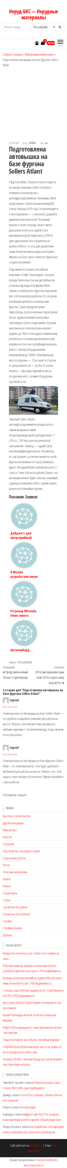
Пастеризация (27, 1107)
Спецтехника (10, 893)
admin (32, 143)
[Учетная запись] (37, 43)
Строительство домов (15, 907)
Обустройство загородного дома (21, 851)
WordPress (36, 1145)
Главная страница (12, 54)
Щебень (7, 935)
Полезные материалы (15, 872)
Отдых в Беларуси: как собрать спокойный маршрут (31, 1039)
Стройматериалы (12, 928)
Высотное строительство (17, 816)
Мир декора (10, 830)
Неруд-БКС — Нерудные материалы (33, 14)
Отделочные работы (14, 858)
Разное (7, 879)
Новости (7, 837)
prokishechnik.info (48, 1160)
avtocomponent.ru (34, 1165)
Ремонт (7, 886)
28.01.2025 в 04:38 (10, 707)
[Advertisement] (33, 103)
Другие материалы (13, 823)
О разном (8, 844)
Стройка (7, 921)
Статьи (6, 900)
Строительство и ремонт (16, 914)
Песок (6, 865)
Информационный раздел (39, 54)
